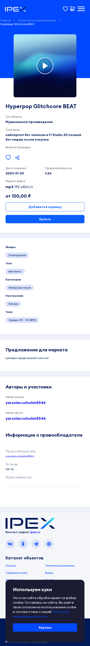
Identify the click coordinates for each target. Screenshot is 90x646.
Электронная (17, 255)
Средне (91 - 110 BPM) (22, 320)
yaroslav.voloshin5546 (26, 402)
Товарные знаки (16, 572)
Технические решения (60, 565)
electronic (15, 271)
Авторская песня (19, 287)
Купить (45, 219)
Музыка (11, 565)
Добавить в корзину (45, 207)
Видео (49, 572)
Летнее (13, 304)
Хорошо (45, 627)
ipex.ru (35, 532)
